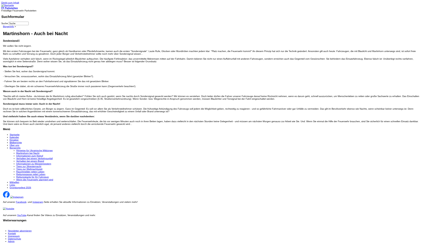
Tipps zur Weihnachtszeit (29, 169)
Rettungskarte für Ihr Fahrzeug (32, 177)
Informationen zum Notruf (29, 155)
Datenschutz (14, 238)
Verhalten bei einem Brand (30, 161)
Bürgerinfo (8, 26)
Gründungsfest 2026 (20, 187)
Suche (5, 23)
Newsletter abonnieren (20, 230)
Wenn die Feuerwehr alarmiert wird (34, 179)
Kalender (14, 137)
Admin (11, 241)
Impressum (14, 236)
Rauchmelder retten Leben (30, 171)
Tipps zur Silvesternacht (28, 166)
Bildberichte (16, 142)
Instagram (37, 202)
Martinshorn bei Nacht (27, 153)
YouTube (21, 215)
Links (12, 185)
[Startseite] (7, 5)
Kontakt (12, 233)
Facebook (21, 202)
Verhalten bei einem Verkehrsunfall (34, 158)
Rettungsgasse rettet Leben (30, 174)
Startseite (15, 134)
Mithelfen (14, 182)
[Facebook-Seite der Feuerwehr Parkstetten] (6, 197)
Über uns (14, 145)
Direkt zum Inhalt (10, 2)
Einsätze (14, 140)
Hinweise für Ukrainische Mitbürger (34, 150)
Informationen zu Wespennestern (33, 163)
